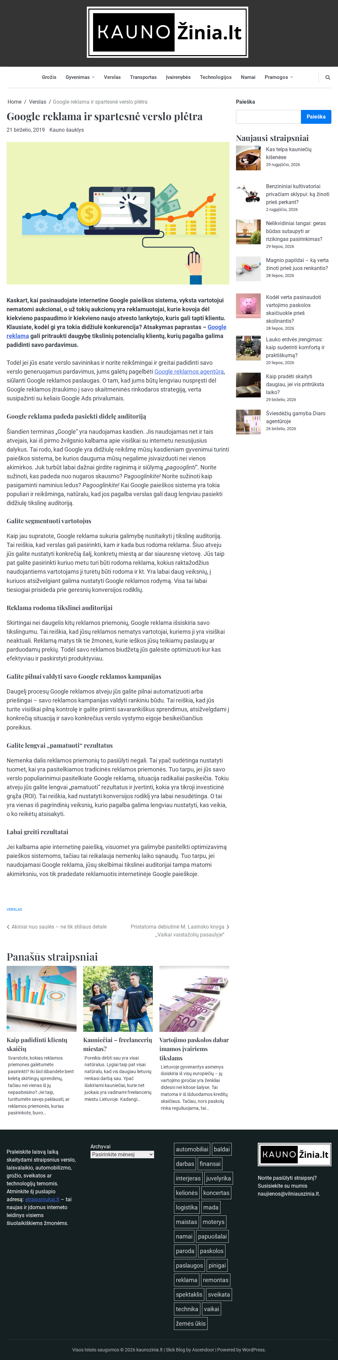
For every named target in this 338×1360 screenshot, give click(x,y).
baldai (222, 1149)
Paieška (245, 102)
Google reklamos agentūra (189, 371)
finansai (210, 1163)
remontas (215, 1279)
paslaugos (189, 1265)
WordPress (253, 1349)
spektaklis (189, 1294)
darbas (185, 1163)
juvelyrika (218, 1178)
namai (184, 1236)
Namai (248, 77)
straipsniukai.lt (42, 1199)
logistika (187, 1207)
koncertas (216, 1192)
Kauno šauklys (67, 130)
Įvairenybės (178, 77)
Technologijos (216, 77)
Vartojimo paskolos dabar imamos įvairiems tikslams (194, 1049)
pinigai (217, 1265)
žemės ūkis (191, 1323)
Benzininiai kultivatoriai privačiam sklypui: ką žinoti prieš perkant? (297, 194)
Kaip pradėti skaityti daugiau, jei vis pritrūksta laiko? (295, 384)
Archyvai (100, 1146)
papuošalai (212, 1236)
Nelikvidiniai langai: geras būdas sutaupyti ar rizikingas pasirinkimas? (296, 231)
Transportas (143, 77)
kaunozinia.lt (149, 1349)
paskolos (211, 1250)
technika (187, 1309)
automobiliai (192, 1149)
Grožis (49, 77)
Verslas (112, 77)
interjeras (188, 1178)
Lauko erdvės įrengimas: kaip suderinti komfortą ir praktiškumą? (295, 347)
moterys (213, 1221)
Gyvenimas (78, 77)
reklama (186, 1279)
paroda (185, 1250)
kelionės (187, 1192)
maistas (186, 1221)
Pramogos (276, 77)
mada (211, 1207)
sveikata (219, 1294)
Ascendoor (203, 1349)
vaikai (211, 1309)
